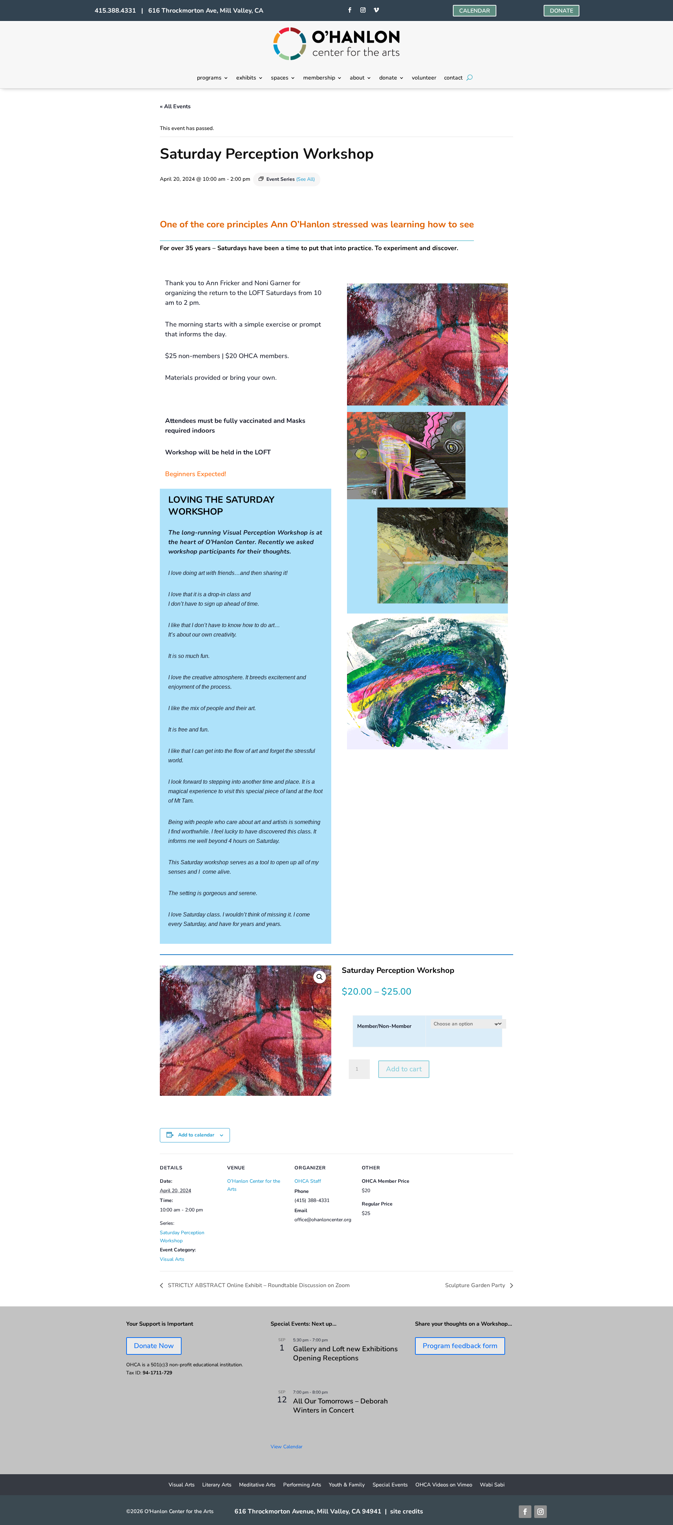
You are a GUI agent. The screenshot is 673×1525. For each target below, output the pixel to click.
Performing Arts (302, 1485)
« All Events (175, 106)
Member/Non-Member (384, 1026)
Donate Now (154, 1346)
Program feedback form (460, 1346)
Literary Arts (216, 1485)
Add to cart (404, 1069)
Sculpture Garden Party (476, 1285)
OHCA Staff (307, 1181)
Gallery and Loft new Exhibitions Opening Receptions (345, 1353)
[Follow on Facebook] (349, 10)
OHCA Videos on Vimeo (443, 1485)
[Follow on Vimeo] (376, 10)
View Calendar (286, 1446)
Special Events (390, 1485)
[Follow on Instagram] (363, 10)
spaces (279, 78)
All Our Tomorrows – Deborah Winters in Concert (340, 1405)
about (357, 78)
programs (209, 78)
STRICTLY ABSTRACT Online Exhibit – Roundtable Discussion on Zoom (258, 1285)
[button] (319, 977)
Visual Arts (172, 1259)
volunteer (424, 78)
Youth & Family (347, 1485)
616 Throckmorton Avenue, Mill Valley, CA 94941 (307, 1511)
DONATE (561, 11)
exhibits (246, 78)
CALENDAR (474, 11)
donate (388, 78)
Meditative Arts (257, 1485)
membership (319, 78)
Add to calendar (196, 1135)
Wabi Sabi (492, 1485)
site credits (406, 1511)
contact (453, 78)
